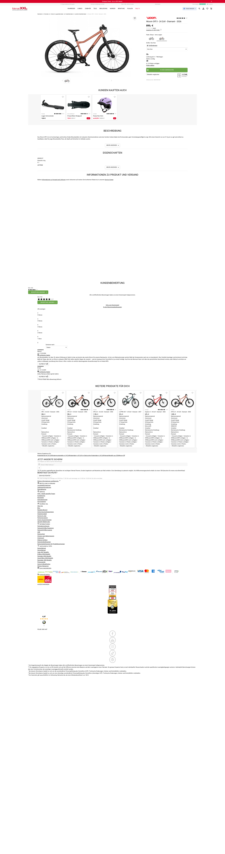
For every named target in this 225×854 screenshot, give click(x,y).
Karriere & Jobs (41, 516)
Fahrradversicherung (43, 526)
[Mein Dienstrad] (74, 572)
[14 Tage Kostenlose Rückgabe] (182, 76)
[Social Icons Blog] (112, 659)
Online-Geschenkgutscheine (45, 512)
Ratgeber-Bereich (42, 510)
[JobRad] (41, 572)
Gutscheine (157, 4)
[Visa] (140, 572)
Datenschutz (41, 534)
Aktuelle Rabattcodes (43, 522)
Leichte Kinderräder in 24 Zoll (95, 455)
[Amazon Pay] (132, 572)
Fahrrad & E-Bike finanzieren (45, 528)
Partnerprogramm (42, 518)
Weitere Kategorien (43, 566)
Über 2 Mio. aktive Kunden (127, 4)
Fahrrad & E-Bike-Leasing (44, 530)
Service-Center (109, 179)
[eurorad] (117, 572)
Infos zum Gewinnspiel (112, 305)
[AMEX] (153, 572)
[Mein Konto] (203, 8)
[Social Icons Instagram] (112, 646)
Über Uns (40, 506)
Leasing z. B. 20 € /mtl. (153, 30)
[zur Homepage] (19, 8)
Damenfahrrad (41, 548)
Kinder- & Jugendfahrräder (57, 14)
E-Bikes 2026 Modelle (43, 554)
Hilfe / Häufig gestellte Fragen (46, 494)
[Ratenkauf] (161, 572)
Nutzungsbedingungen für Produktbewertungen (51, 544)
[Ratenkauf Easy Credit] (168, 572)
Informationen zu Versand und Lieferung (53, 179)
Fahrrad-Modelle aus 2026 (111, 455)
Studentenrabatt (42, 514)
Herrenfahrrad (41, 550)
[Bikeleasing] (49, 572)
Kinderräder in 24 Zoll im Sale (78, 455)
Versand (154, 28)
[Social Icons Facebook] (112, 633)
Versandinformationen (44, 485)
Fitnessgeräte (41, 562)
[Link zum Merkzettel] (207, 8)
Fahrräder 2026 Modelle (44, 556)
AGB (38, 532)
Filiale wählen (150, 65)
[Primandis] (92, 572)
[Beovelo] (105, 572)
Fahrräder (46, 14)
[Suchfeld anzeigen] (199, 8)
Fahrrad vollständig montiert (97, 4)
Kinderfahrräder (69, 14)
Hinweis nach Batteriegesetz (45, 536)
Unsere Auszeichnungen (44, 520)
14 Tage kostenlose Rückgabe (67, 4)
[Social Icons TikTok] (112, 653)
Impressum (40, 538)
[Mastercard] (146, 572)
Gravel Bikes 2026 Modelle (45, 558)
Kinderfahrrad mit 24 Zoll (44, 455)
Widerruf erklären (42, 540)
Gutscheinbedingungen (44, 542)
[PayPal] (124, 572)
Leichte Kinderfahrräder (80, 14)
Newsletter (40, 497)
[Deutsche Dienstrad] (65, 572)
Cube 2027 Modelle (43, 552)
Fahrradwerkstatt (42, 499)
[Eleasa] (83, 572)
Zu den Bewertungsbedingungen (112, 307)
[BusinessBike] (57, 572)
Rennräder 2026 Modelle (44, 560)
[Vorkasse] (177, 572)
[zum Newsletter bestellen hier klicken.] (39, 468)
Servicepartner (41, 501)
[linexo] (111, 572)
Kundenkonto (41, 496)
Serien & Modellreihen (43, 564)
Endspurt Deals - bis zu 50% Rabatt (112, 1)
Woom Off (122, 455)
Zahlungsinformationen (44, 487)
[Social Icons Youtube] (112, 640)
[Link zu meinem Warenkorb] (211, 9)
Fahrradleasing (41, 489)
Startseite (39, 14)
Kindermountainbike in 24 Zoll (60, 455)
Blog (38, 508)
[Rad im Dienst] (99, 572)
